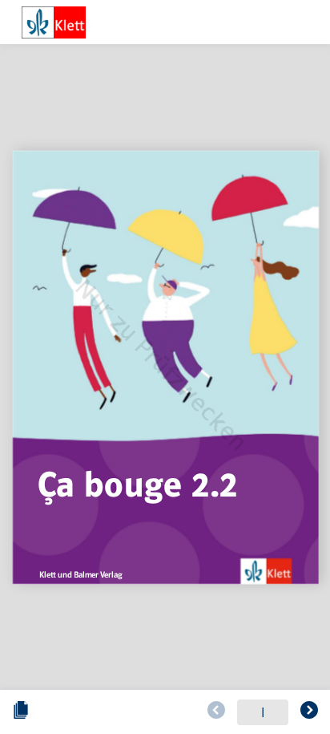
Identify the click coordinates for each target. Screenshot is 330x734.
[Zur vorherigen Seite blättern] (216, 712)
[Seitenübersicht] (21, 712)
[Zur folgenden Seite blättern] (309, 712)
